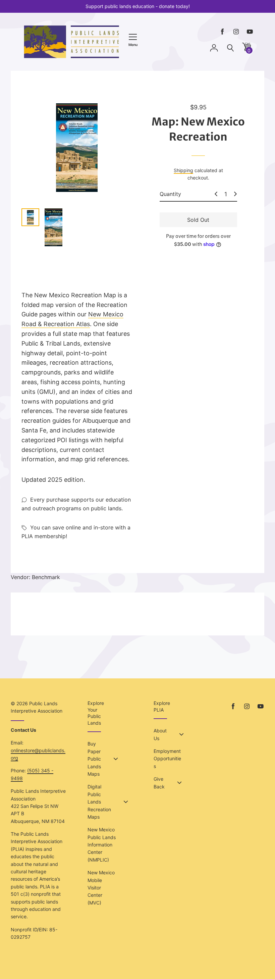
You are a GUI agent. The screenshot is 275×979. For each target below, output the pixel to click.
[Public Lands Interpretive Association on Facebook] (222, 32)
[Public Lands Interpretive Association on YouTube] (250, 32)
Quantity (170, 194)
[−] (216, 194)
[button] (246, 49)
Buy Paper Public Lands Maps (94, 759)
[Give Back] (179, 782)
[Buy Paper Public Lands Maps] (115, 759)
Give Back (159, 782)
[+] (235, 194)
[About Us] (181, 734)
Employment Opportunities (167, 758)
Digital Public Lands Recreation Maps (99, 802)
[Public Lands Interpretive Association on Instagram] (236, 32)
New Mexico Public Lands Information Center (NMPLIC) (102, 845)
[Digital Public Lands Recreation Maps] (125, 802)
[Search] (230, 48)
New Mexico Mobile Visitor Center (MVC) (101, 888)
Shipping (183, 170)
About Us (160, 734)
